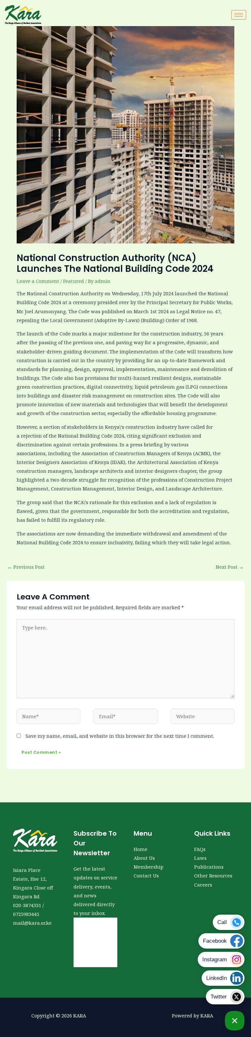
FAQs (200, 849)
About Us (144, 858)
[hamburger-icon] (238, 15)
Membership (148, 866)
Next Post (230, 567)
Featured (73, 281)
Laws (200, 858)
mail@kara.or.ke (32, 923)
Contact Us (146, 875)
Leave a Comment (38, 281)
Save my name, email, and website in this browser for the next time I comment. (119, 736)
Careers (203, 884)
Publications (209, 866)
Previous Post (26, 567)
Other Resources (213, 875)
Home (140, 849)
